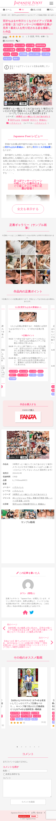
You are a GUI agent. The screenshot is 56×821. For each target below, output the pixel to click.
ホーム (9, 10)
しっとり (20, 50)
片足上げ (7, 59)
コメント (7, 778)
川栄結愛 (25, 120)
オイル (6, 54)
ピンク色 (30, 45)
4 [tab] (30, 746)
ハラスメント (15, 123)
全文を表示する (28, 209)
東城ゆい (43, 120)
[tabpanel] (28, 696)
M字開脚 (23, 54)
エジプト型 (8, 45)
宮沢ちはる (15, 120)
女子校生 (41, 498)
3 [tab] (25, 746)
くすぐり (36, 50)
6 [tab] (38, 746)
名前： (6, 771)
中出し (29, 498)
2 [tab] (21, 746)
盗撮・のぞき (24, 501)
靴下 (28, 50)
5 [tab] (34, 746)
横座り (16, 59)
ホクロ (14, 54)
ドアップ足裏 (9, 50)
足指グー (46, 50)
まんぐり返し (34, 54)
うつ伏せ (45, 54)
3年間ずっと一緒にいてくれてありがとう (33, 116)
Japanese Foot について (20, 813)
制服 (35, 498)
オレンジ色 (19, 45)
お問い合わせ (36, 813)
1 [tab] (17, 746)
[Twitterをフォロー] (31, 612)
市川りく (34, 120)
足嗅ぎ (34, 719)
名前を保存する (13, 774)
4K (13, 498)
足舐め (27, 719)
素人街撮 (37, 10)
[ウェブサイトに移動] (25, 612)
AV (23, 10)
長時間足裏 (40, 45)
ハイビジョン (20, 498)
